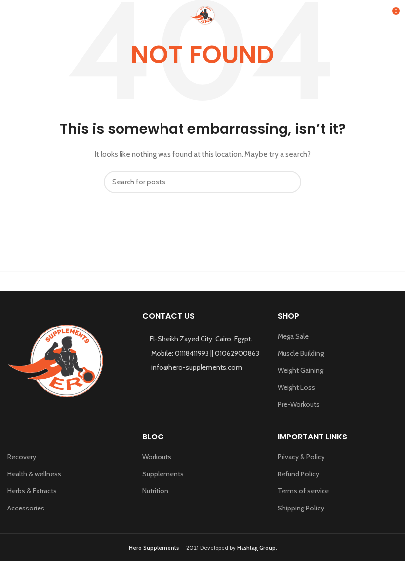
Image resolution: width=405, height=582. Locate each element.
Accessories (25, 508)
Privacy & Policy (301, 456)
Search (288, 182)
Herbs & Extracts (32, 490)
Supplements (163, 474)
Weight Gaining (300, 370)
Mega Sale (293, 336)
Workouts (156, 456)
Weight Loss (296, 387)
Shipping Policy (301, 508)
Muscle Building (301, 353)
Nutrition (155, 490)
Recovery (21, 456)
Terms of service (303, 490)
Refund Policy (298, 474)
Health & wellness (34, 474)
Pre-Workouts (299, 404)
